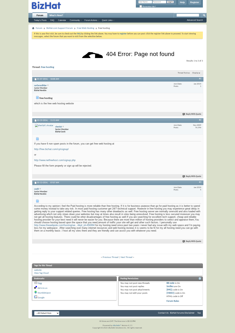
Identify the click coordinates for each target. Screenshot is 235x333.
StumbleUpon (44, 293)
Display (195, 73)
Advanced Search (195, 20)
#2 (200, 120)
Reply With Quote (193, 114)
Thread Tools (183, 73)
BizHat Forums (177, 313)
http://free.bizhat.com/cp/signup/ (51, 149)
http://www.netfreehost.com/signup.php (54, 160)
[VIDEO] (170, 293)
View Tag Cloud (41, 273)
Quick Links (107, 20)
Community (75, 20)
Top (199, 313)
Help (182, 2)
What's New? (56, 15)
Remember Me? (149, 7)
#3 (200, 182)
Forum (40, 15)
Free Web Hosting (85, 28)
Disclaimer (190, 313)
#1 (200, 79)
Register (194, 2)
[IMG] (169, 290)
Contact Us (163, 313)
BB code (170, 283)
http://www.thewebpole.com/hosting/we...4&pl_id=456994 (64, 225)
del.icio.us (42, 288)
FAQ (52, 20)
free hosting (47, 67)
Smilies (170, 286)
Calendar (62, 20)
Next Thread (126, 257)
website (37, 270)
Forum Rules (173, 301)
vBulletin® (117, 326)
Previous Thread (110, 257)
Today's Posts (40, 20)
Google (41, 297)
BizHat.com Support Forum (59, 28)
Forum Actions (90, 20)
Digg (40, 283)
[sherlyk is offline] (44, 125)
